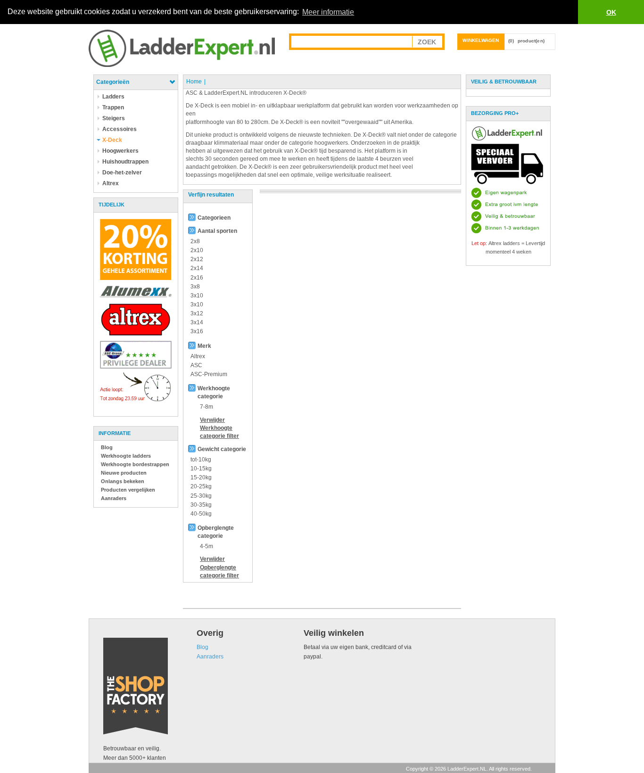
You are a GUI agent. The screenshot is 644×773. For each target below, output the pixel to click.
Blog (107, 447)
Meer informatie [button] (328, 12)
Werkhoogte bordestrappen (135, 464)
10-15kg (201, 468)
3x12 (196, 313)
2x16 (196, 277)
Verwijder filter (219, 428)
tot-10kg (200, 459)
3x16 (196, 331)
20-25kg (201, 486)
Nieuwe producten (124, 473)
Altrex (197, 356)
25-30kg (201, 496)
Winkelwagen (480, 40)
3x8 (195, 286)
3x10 (196, 295)
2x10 (196, 250)
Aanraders (113, 498)
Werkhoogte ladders (126, 456)
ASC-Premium (208, 374)
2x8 (195, 241)
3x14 (196, 322)
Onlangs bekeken (122, 481)
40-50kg (201, 513)
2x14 (196, 268)
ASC (196, 365)
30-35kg (201, 505)
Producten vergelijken (128, 490)
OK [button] (611, 12)
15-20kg (201, 477)
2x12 (196, 259)
